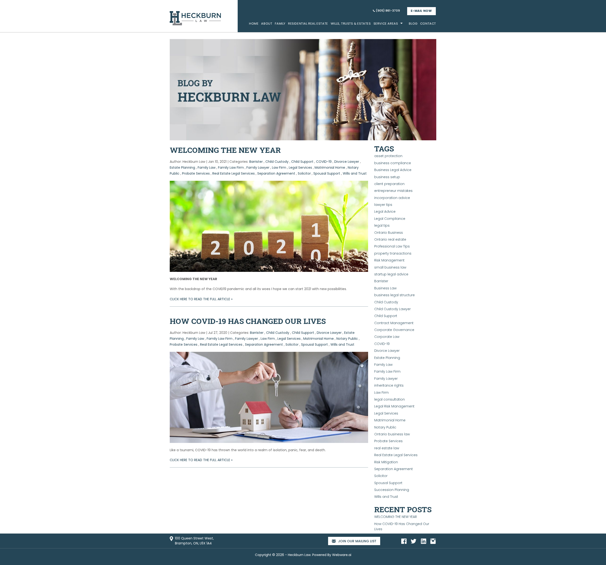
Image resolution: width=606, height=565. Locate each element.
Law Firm (279, 167)
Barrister (256, 161)
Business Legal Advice (392, 170)
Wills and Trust (355, 173)
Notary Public (347, 338)
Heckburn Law (299, 554)
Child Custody (277, 161)
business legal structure (394, 295)
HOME (253, 23)
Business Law (385, 288)
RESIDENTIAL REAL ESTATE (308, 23)
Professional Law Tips (392, 246)
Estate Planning (182, 167)
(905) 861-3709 (388, 10)
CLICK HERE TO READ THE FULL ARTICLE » (201, 299)
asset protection (388, 156)
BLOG (413, 23)
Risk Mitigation (386, 462)
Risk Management (389, 260)
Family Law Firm (231, 167)
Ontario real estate (390, 239)
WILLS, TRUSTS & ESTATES (351, 23)
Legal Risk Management (394, 406)
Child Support (302, 161)
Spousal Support (326, 173)
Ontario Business (388, 232)
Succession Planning (391, 489)
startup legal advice (391, 274)
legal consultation (389, 399)
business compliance (392, 163)
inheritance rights (389, 385)
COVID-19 (324, 161)
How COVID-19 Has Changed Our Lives (248, 321)
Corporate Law (386, 336)
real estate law (386, 448)
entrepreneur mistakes (393, 190)
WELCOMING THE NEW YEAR (225, 150)
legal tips (382, 225)
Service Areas (386, 23)
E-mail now (421, 11)
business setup (387, 177)
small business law (390, 267)
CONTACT (428, 23)
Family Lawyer (257, 167)
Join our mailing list (356, 541)
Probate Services (196, 173)
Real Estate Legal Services (233, 173)
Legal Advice (385, 211)
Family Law (206, 167)
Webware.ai (341, 554)
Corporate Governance (394, 329)
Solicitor (304, 173)
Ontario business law (392, 434)
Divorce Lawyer (346, 161)
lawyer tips (383, 204)
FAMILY (280, 23)
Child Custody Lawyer (392, 309)
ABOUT (266, 23)
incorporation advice (392, 197)
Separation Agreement (276, 173)
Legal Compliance (389, 218)
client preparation (389, 183)
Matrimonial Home (330, 167)
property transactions (392, 253)
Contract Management (394, 323)
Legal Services (300, 167)
